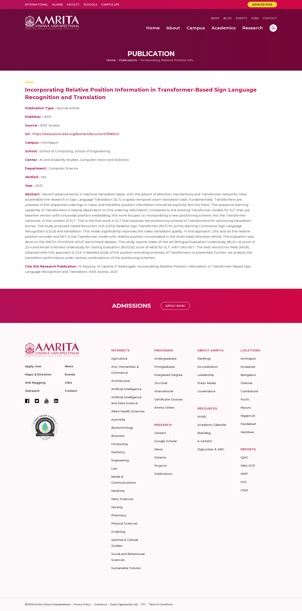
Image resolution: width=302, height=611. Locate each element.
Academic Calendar (211, 424)
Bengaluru (248, 375)
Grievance (100, 604)
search (273, 28)
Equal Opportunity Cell (124, 604)
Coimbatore (249, 391)
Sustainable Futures (126, 568)
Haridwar (247, 432)
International (36, 4)
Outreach (32, 390)
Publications (128, 60)
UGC (244, 482)
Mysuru (246, 407)
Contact (270, 18)
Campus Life (110, 4)
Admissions (262, 4)
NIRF (244, 473)
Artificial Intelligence (126, 389)
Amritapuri (248, 358)
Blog (228, 18)
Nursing (116, 507)
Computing (119, 444)
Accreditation (207, 366)
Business (117, 436)
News (215, 18)
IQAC (244, 457)
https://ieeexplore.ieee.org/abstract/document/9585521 (75, 134)
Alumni (57, 4)
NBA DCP (248, 465)
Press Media (206, 383)
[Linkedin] (56, 401)
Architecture (120, 381)
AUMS (201, 416)
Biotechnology (122, 427)
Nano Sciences (122, 499)
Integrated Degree (168, 375)
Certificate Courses (168, 399)
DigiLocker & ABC (210, 449)
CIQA (244, 490)
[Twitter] (37, 401)
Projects (160, 465)
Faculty (73, 4)
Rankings (204, 358)
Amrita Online (164, 407)
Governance (206, 391)
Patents (160, 457)
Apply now (33, 366)
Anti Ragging (35, 382)
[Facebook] (27, 401)
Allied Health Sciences (128, 411)
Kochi (245, 399)
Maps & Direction (38, 374)
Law (114, 468)
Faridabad (248, 424)
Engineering (120, 460)
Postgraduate (164, 366)
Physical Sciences (124, 523)
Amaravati (248, 366)
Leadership (205, 375)
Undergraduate (165, 358)
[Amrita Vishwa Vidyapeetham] (52, 22)
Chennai (246, 383)
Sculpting (118, 531)
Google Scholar (165, 441)
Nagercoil (248, 415)
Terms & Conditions (161, 604)
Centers (160, 433)
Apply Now (175, 305)
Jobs (254, 18)
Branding (204, 433)
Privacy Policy (82, 604)
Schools (90, 4)
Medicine (118, 490)
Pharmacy (118, 515)
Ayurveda (118, 419)
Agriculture (119, 358)
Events (241, 18)
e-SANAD (204, 441)
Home (111, 60)
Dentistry (118, 452)
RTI (143, 604)
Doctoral (160, 383)
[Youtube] (46, 400)
